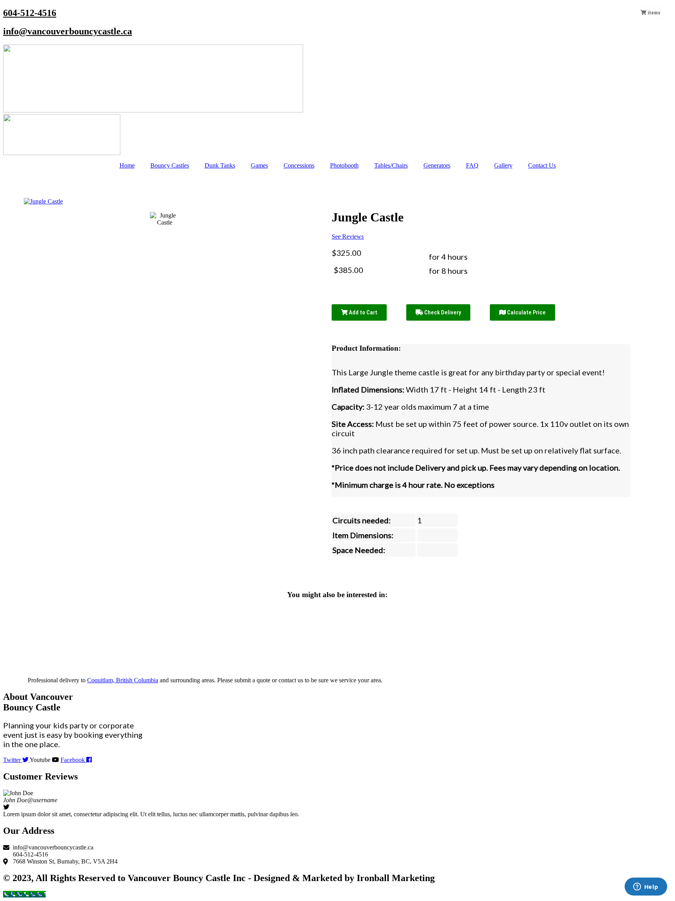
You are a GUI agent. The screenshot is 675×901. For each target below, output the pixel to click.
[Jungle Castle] (164, 219)
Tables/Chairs (391, 165)
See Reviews (348, 236)
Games (259, 165)
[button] (10, 803)
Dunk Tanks (220, 165)
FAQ (472, 165)
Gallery (503, 165)
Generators (436, 165)
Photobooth (344, 165)
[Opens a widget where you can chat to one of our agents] (645, 887)
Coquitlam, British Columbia (122, 680)
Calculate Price (526, 312)
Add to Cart (362, 312)
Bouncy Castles (169, 165)
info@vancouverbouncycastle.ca (67, 31)
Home (127, 165)
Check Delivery (442, 312)
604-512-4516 (29, 13)
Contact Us (542, 165)
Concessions (299, 165)
